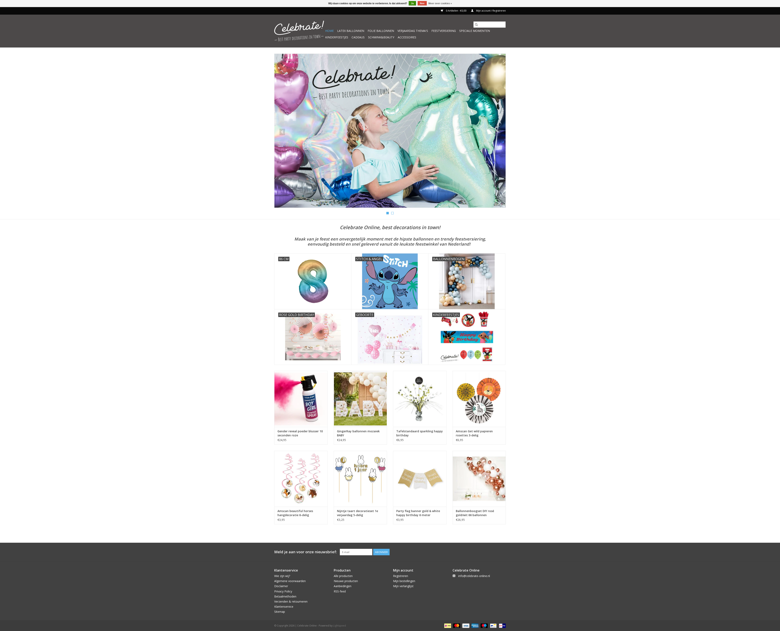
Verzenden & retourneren (291, 601)
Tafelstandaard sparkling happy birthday (419, 433)
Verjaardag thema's (413, 31)
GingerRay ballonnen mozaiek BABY (358, 433)
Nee (422, 3)
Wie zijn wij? (282, 576)
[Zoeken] (476, 24)
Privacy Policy (283, 591)
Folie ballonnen (381, 31)
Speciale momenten (474, 31)
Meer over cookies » (440, 3)
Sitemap (279, 612)
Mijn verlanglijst (403, 586)
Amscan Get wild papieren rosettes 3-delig (474, 433)
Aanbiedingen (342, 586)
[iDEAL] (447, 625)
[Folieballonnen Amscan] (390, 131)
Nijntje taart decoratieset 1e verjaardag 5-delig (357, 513)
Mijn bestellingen (404, 581)
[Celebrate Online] (299, 31)
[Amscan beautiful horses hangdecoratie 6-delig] (301, 479)
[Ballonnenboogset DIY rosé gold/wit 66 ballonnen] (479, 479)
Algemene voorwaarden (290, 581)
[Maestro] (483, 625)
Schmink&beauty (381, 37)
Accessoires (407, 37)
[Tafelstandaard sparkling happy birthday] (419, 399)
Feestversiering (443, 31)
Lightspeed (339, 625)
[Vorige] (282, 132)
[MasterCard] (456, 625)
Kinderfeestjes (336, 37)
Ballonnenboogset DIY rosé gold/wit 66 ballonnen (475, 513)
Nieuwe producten (346, 581)
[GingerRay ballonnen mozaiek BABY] (360, 399)
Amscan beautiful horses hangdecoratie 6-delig (295, 513)
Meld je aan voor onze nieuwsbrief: (305, 552)
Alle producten (343, 576)
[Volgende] (497, 132)
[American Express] (474, 625)
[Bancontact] (492, 625)
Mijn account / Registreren (491, 10)
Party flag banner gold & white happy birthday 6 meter (418, 513)
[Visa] (465, 625)
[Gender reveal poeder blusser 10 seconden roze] (301, 399)
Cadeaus (358, 37)
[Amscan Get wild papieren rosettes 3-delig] (479, 399)
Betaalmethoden (285, 596)
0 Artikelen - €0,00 (456, 10)
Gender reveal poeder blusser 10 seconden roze (300, 433)
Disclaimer (281, 586)
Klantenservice (283, 606)
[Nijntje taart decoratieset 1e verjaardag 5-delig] (360, 479)
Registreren (400, 576)
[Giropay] (501, 625)
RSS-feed (340, 591)
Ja (412, 3)
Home (329, 31)
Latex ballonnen (350, 31)
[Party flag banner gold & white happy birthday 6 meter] (419, 479)
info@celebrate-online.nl (474, 576)
